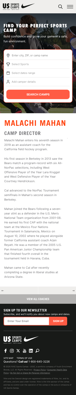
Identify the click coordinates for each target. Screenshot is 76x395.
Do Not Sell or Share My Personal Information (30, 373)
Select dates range (23, 73)
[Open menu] (70, 7)
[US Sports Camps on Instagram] (12, 351)
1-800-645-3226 (39, 361)
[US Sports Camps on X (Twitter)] (18, 351)
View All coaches (38, 299)
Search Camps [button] (38, 94)
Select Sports (20, 64)
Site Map (8, 358)
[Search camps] (37, 351)
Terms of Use (24, 358)
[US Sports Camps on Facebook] (5, 351)
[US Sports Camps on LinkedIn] (31, 351)
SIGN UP (58, 321)
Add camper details (24, 81)
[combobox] (41, 55)
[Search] (60, 7)
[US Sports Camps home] (19, 6)
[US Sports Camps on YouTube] (25, 351)
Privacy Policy (40, 370)
